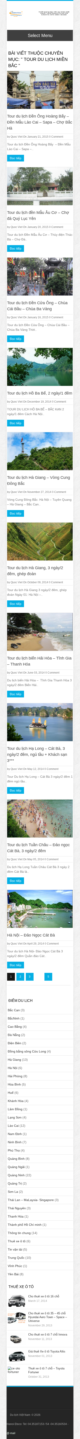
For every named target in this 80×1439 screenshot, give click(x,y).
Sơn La (13, 1191)
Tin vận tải (15, 1249)
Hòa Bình (14, 1084)
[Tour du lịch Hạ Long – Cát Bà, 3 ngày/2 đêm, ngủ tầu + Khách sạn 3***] (40, 722)
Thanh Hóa (16, 1216)
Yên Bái (13, 1274)
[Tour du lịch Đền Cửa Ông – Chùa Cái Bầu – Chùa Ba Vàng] (40, 277)
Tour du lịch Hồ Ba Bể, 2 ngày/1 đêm (39, 393)
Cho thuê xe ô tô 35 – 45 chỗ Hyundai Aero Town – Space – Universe (47, 1317)
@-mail (11, 1433)
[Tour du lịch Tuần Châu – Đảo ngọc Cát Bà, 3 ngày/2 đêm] (40, 818)
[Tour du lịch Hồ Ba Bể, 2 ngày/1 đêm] (40, 367)
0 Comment (56, 136)
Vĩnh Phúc (15, 1266)
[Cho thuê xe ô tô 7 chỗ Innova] (17, 1339)
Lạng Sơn (15, 1117)
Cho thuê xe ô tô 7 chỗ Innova (47, 1334)
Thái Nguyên (17, 1208)
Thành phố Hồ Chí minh (25, 1224)
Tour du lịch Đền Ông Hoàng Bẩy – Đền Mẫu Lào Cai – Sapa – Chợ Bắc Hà (39, 122)
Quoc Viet (16, 136)
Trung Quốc (16, 1257)
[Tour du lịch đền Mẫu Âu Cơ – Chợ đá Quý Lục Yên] (40, 186)
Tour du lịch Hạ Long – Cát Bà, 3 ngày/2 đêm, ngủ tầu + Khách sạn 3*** (37, 754)
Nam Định (15, 1134)
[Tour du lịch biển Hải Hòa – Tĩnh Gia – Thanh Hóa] (40, 632)
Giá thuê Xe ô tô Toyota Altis (46, 1351)
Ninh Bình (15, 1142)
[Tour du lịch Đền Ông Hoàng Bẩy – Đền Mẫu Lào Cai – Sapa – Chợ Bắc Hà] (40, 90)
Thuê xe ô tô (17, 1241)
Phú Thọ (14, 1150)
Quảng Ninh (16, 1175)
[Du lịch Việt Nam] (39, 14)
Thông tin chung (19, 1233)
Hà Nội (12, 1068)
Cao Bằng (15, 1026)
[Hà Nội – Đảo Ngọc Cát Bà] (40, 909)
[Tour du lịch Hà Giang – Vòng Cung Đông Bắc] (40, 451)
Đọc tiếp (15, 158)
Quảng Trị (15, 1183)
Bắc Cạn (14, 1010)
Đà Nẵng (14, 1035)
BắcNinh (14, 1018)
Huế (11, 1092)
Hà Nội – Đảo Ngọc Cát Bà (31, 935)
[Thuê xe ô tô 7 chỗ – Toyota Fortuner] (17, 1373)
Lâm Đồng (15, 1109)
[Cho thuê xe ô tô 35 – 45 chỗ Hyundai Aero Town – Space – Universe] (17, 1317)
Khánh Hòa (16, 1101)
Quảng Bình (16, 1158)
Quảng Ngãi (16, 1167)
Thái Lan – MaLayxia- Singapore (31, 1200)
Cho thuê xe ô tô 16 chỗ (43, 1296)
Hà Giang (14, 1059)
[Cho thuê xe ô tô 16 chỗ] (17, 1300)
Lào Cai (13, 1125)
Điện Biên (14, 1043)
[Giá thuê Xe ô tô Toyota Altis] (17, 1356)
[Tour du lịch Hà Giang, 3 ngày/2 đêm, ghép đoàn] (40, 541)
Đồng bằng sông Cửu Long (27, 1051)
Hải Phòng (15, 1076)
